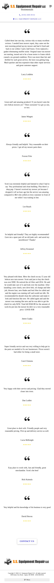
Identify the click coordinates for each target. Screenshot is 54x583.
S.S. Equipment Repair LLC (28, 19)
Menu (28, 580)
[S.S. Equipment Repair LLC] (24, 6)
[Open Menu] (50, 6)
